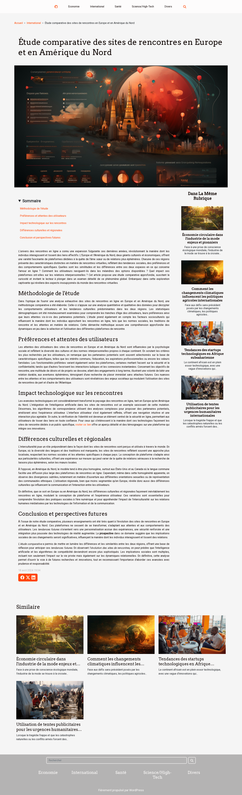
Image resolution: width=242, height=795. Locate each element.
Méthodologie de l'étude (34, 208)
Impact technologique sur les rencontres (43, 223)
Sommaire (31, 201)
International (97, 6)
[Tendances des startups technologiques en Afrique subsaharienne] (202, 333)
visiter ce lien (83, 424)
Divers (168, 6)
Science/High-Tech (143, 6)
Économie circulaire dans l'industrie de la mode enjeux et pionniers (202, 238)
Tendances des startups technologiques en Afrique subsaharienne (202, 353)
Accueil (18, 23)
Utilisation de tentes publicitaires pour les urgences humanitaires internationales (202, 409)
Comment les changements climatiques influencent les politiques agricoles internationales (202, 294)
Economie (74, 6)
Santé (118, 6)
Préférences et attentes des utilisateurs (43, 215)
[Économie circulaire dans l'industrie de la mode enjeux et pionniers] (202, 218)
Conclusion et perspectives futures (40, 237)
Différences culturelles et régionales (41, 230)
